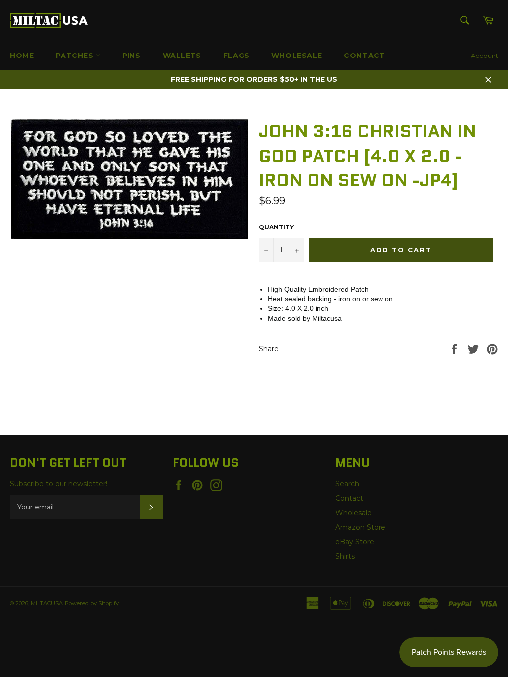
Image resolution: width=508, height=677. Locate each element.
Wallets (182, 55)
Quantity (276, 227)
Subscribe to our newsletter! (58, 483)
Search (347, 483)
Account (484, 55)
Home (22, 55)
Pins (131, 55)
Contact (364, 55)
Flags (236, 55)
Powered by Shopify (92, 603)
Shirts (345, 556)
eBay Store (354, 541)
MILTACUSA (47, 603)
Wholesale (296, 55)
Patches (76, 55)
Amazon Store (360, 527)
